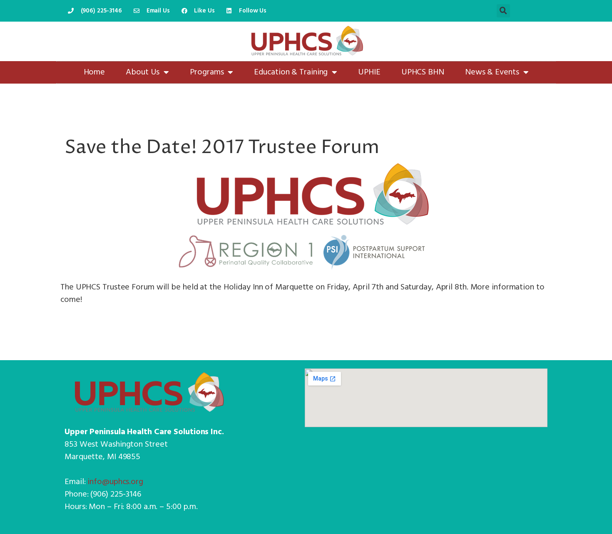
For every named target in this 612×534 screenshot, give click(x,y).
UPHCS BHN (422, 72)
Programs (207, 72)
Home (94, 72)
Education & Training (291, 72)
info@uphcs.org (115, 482)
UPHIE (369, 72)
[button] (503, 10)
